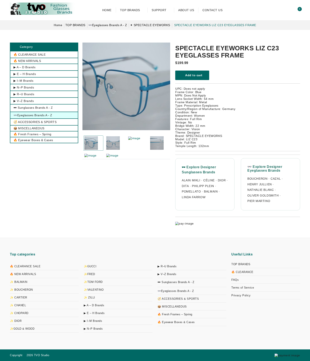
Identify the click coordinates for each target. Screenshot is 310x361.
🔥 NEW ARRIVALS (23, 274)
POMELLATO (191, 191)
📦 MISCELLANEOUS (172, 306)
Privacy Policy (241, 295)
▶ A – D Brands (94, 305)
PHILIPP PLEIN (203, 186)
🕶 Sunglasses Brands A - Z (176, 282)
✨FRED (89, 274)
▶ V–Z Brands (167, 274)
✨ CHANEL (18, 305)
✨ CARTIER (18, 297)
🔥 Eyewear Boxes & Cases (176, 322)
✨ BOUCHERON (21, 289)
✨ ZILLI (89, 297)
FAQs (235, 279)
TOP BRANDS (75, 25)
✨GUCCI (90, 266)
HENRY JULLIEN (259, 184)
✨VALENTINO (94, 289)
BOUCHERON (257, 178)
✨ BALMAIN (18, 281)
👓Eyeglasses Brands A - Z (107, 25)
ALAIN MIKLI (191, 180)
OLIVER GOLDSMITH (263, 195)
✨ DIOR (16, 320)
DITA (185, 186)
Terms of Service (242, 287)
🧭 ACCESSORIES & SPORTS (178, 298)
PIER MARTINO (258, 201)
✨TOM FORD (93, 281)
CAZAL (276, 178)
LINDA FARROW (193, 197)
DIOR (222, 180)
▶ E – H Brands (94, 313)
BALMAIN (211, 191)
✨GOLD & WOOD (22, 328)
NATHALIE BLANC (260, 189)
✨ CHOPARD (19, 313)
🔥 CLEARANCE (242, 272)
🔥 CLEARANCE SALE (25, 266)
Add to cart (193, 75)
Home (58, 25)
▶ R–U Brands (167, 266)
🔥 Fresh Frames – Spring (175, 314)
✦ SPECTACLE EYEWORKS (150, 25)
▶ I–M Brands (93, 320)
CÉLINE (209, 180)
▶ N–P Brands (93, 328)
